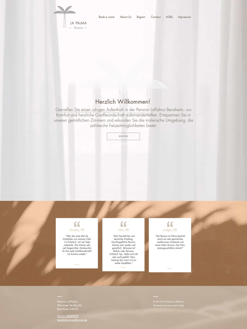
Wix (182, 305)
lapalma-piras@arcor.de (72, 320)
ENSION (79, 28)
